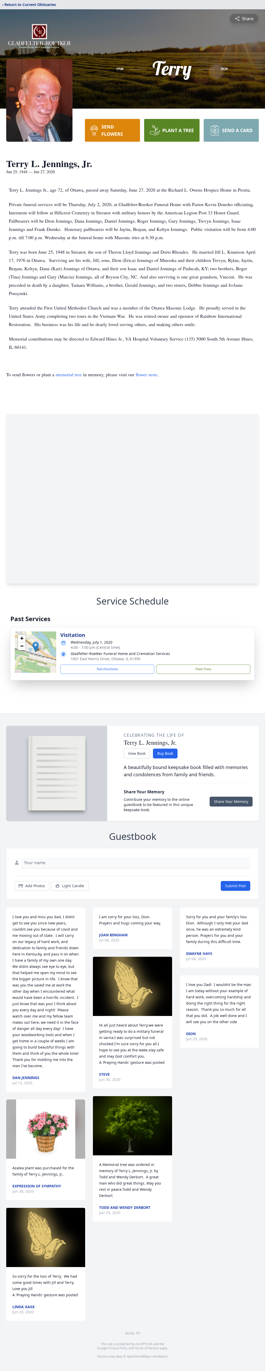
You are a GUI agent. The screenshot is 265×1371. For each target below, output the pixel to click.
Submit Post (235, 885)
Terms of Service (147, 1348)
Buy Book (165, 753)
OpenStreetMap (138, 1356)
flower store (146, 374)
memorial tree (69, 374)
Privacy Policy (118, 1348)
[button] (35, 647)
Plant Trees (203, 669)
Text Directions (107, 669)
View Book (136, 753)
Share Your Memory (231, 801)
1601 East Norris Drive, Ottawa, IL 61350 (105, 658)
